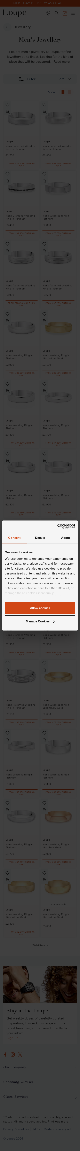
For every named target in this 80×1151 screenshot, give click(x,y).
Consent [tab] (14, 537)
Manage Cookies (38, 621)
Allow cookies (40, 608)
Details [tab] (40, 537)
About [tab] (65, 537)
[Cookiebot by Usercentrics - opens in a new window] (57, 526)
